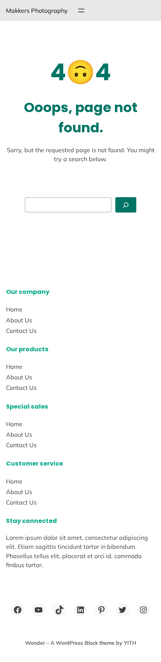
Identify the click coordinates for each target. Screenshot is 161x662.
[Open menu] (81, 10)
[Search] (125, 205)
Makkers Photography (37, 10)
